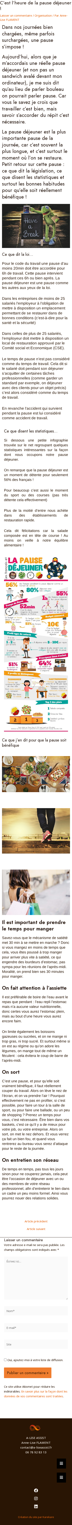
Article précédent (36, 1221)
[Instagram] (36, 1499)
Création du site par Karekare (36, 1517)
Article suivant (36, 1228)
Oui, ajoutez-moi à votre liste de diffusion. (35, 1360)
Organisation (43, 15)
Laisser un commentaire (16, 15)
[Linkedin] (36, 1507)
